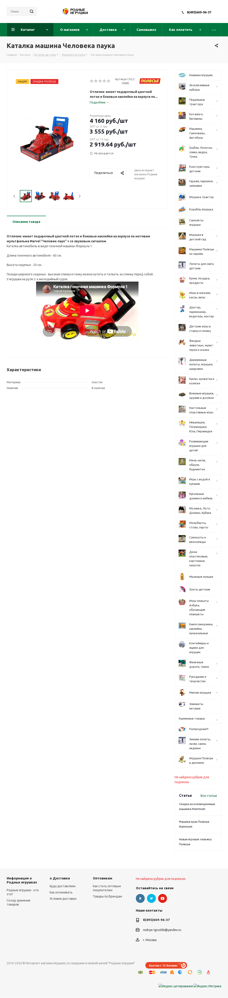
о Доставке (60, 878)
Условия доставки (63, 898)
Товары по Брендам (107, 896)
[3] (100, 81)
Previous (14, 196)
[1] (92, 81)
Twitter (151, 898)
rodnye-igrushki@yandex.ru (162, 930)
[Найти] (31, 11)
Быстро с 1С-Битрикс (163, 965)
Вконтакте (140, 898)
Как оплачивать (61, 892)
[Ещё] (214, 29)
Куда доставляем (62, 886)
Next (79, 196)
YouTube (162, 898)
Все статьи (209, 795)
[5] (109, 81)
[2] (96, 81)
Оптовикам (102, 878)
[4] (104, 81)
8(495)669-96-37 (199, 12)
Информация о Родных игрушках (22, 880)
